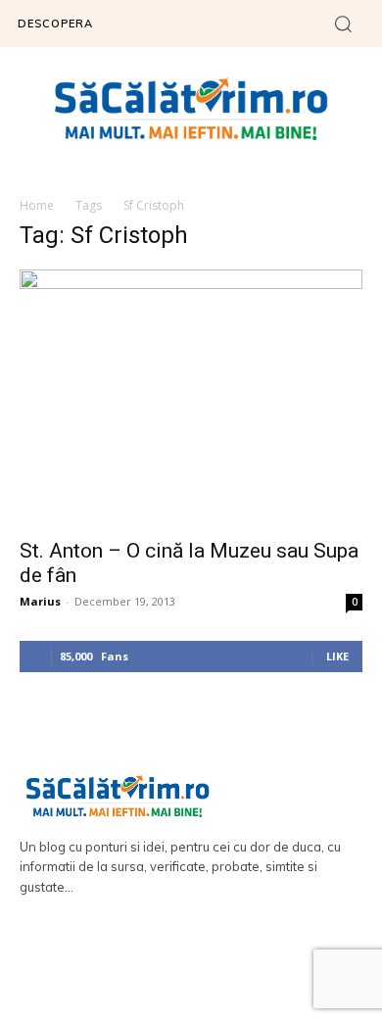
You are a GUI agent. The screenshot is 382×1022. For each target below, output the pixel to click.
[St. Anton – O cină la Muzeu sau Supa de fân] (191, 397)
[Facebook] (163, 965)
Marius (40, 601)
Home (37, 205)
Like (337, 656)
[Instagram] (219, 965)
